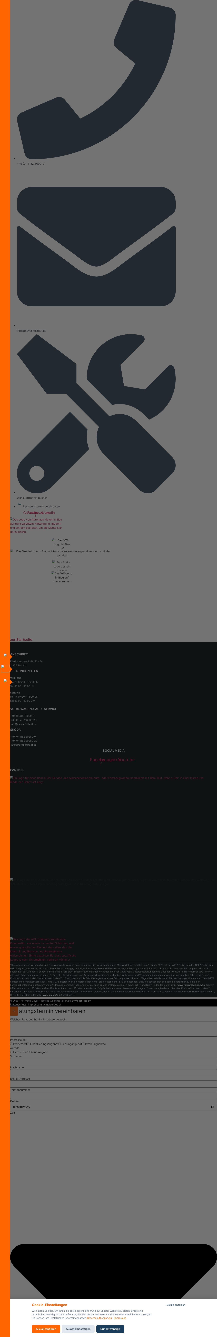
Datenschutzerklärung (99, 1317)
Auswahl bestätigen (78, 1329)
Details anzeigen (176, 1304)
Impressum (120, 1317)
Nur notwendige (110, 1329)
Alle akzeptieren (46, 1329)
